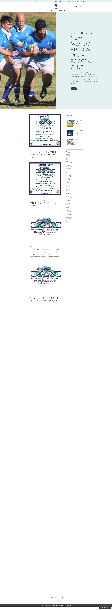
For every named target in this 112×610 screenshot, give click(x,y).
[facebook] (77, 1)
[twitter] (79, 1)
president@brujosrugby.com (60, 1)
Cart (83, 1)
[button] (74, 88)
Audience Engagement (69, 225)
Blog (74, 225)
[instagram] (81, 1)
